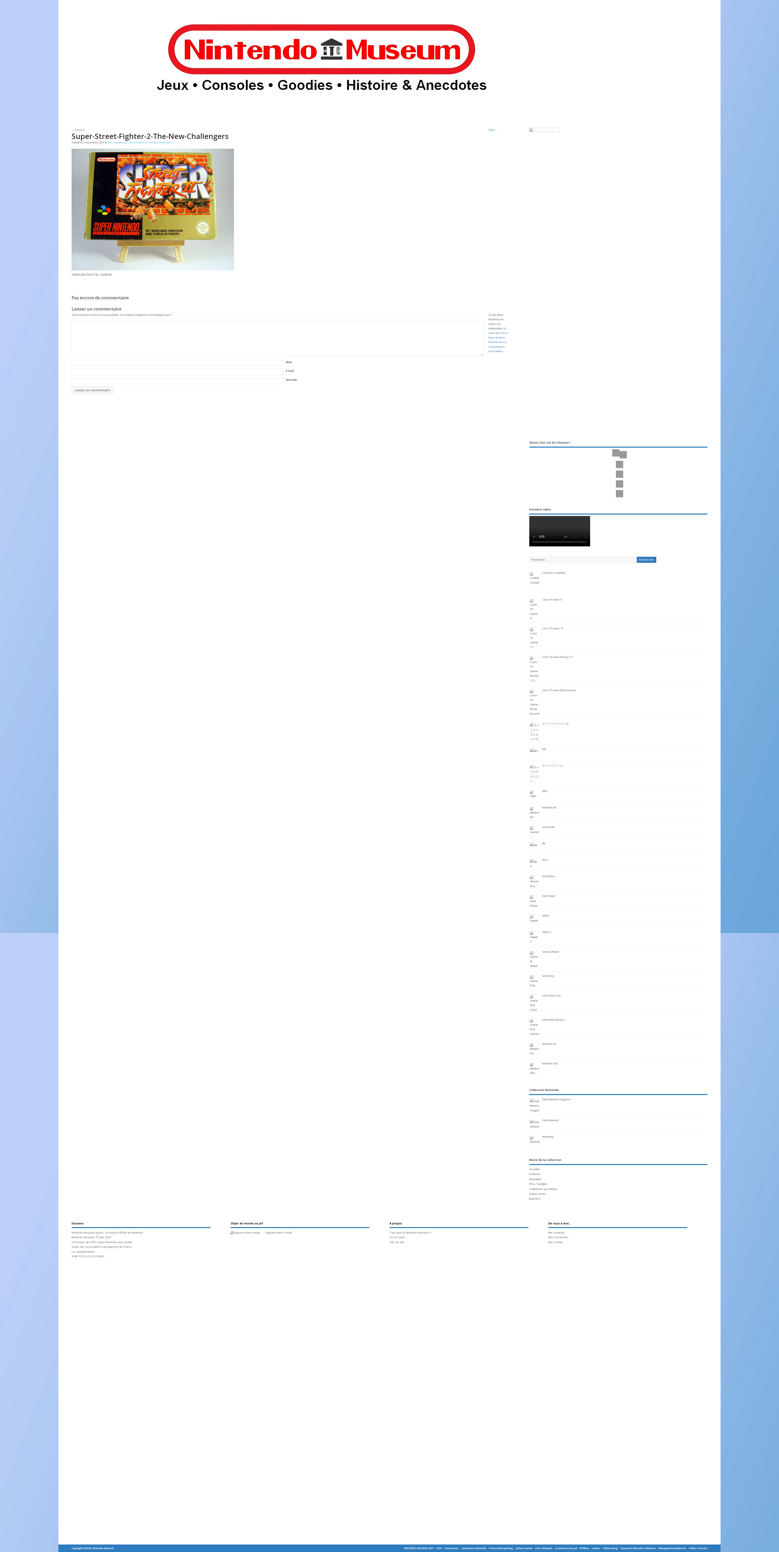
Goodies (534, 1169)
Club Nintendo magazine (556, 1099)
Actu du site (397, 1242)
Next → (493, 130)
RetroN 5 (534, 1199)
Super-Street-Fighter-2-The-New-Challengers (147, 142)
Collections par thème (543, 1189)
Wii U (545, 860)
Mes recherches (558, 1237)
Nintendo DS (549, 1044)
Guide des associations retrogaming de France (102, 1247)
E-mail (290, 371)
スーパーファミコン (553, 765)
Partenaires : (452, 1548)
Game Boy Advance (553, 1019)
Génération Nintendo (474, 1548)
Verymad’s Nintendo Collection (638, 1548)
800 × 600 (112, 142)
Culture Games (524, 1548)
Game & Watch (550, 951)
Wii (544, 843)
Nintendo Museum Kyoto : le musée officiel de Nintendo (107, 1232)
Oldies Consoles (698, 1548)
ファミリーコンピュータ (555, 723)
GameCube (548, 827)
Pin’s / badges (538, 1184)
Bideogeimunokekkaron (672, 1548)
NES (544, 749)
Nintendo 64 (549, 807)
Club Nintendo (550, 1120)
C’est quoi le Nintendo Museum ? (410, 1232)
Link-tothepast (543, 1548)
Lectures (534, 1174)
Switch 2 (546, 932)
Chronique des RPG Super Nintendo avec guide (102, 1242)
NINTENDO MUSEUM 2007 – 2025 (423, 1548)
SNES (545, 791)
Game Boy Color (551, 995)
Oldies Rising (610, 1548)
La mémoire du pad (566, 1548)
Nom (289, 362)
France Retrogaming (501, 1548)
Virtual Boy (548, 876)
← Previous (78, 130)
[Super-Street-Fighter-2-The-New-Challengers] (153, 269)
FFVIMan (584, 1548)
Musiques (535, 1179)
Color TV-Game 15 (552, 628)
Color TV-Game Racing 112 (557, 657)
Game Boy (548, 976)
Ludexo (596, 1548)
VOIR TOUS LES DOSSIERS (88, 1256)
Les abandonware (83, 1251)
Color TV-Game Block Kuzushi (559, 690)
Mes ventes (555, 1242)
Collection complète (553, 573)
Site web (291, 380)
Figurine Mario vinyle (279, 1232)
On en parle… (398, 1237)
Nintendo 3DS (550, 1063)
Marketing (547, 1136)
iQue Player (548, 896)
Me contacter (556, 1232)
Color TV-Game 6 (552, 599)
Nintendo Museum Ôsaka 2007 (92, 1237)
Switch (545, 915)
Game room (537, 1194)
